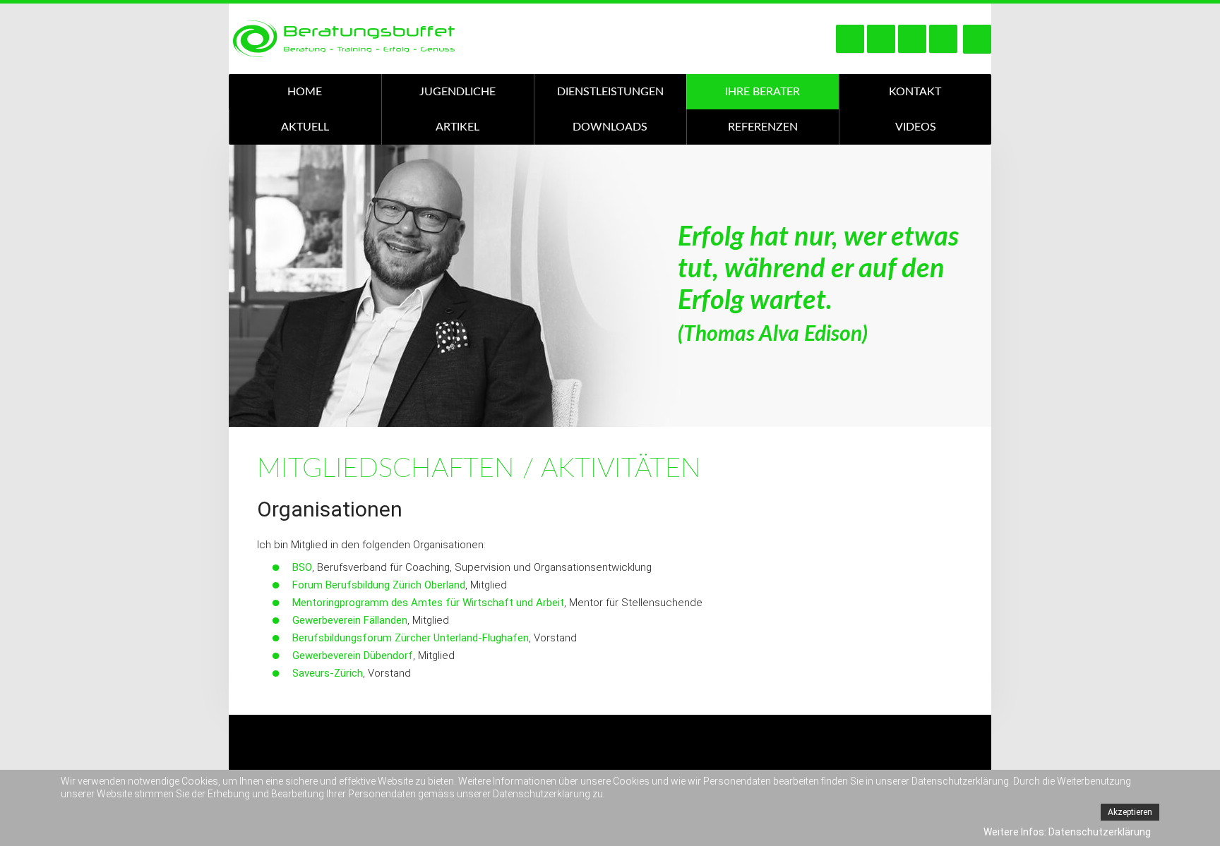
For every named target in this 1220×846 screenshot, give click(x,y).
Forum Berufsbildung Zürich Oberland (378, 585)
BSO (302, 567)
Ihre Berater (762, 91)
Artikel (457, 127)
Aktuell (305, 127)
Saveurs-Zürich (327, 673)
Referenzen (763, 127)
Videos (915, 127)
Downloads (610, 127)
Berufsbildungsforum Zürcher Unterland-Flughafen (410, 638)
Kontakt (915, 91)
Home (304, 91)
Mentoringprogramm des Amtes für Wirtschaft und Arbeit (428, 602)
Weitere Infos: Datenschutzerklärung (1067, 832)
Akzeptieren (1130, 812)
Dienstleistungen (610, 91)
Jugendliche (457, 91)
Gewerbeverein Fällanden (349, 620)
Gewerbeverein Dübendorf (352, 655)
